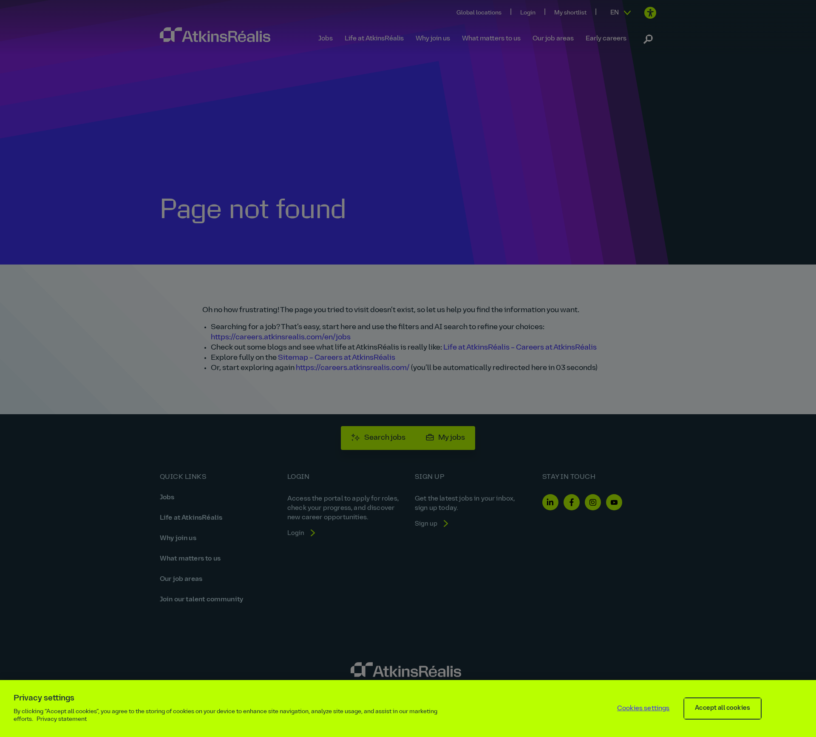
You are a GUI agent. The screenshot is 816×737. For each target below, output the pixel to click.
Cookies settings (643, 708)
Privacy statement (62, 719)
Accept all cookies (722, 708)
